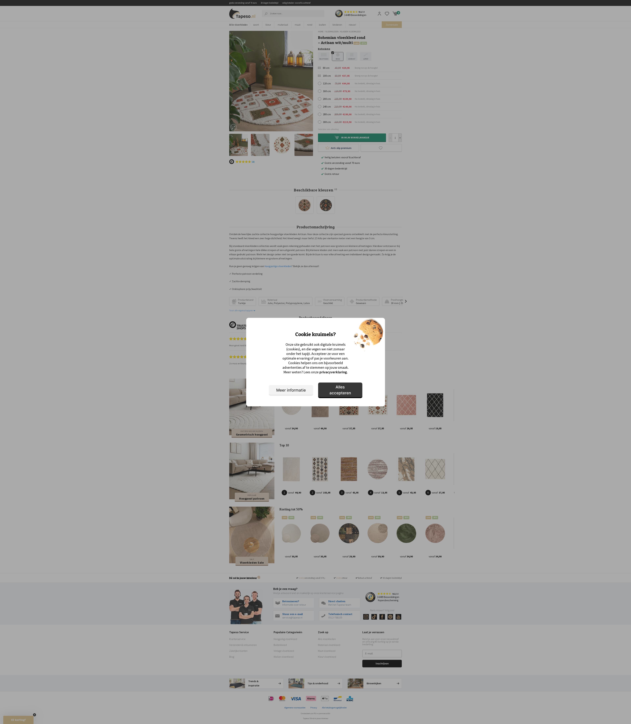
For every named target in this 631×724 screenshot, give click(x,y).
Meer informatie (291, 390)
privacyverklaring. (333, 372)
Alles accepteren (340, 390)
